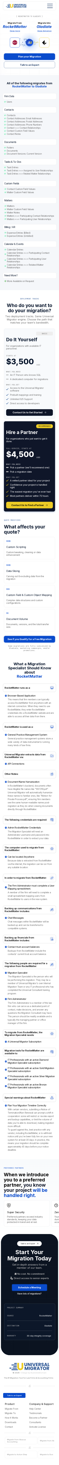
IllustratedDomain (38, 1373)
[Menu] (49, 6)
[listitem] (29, 374)
